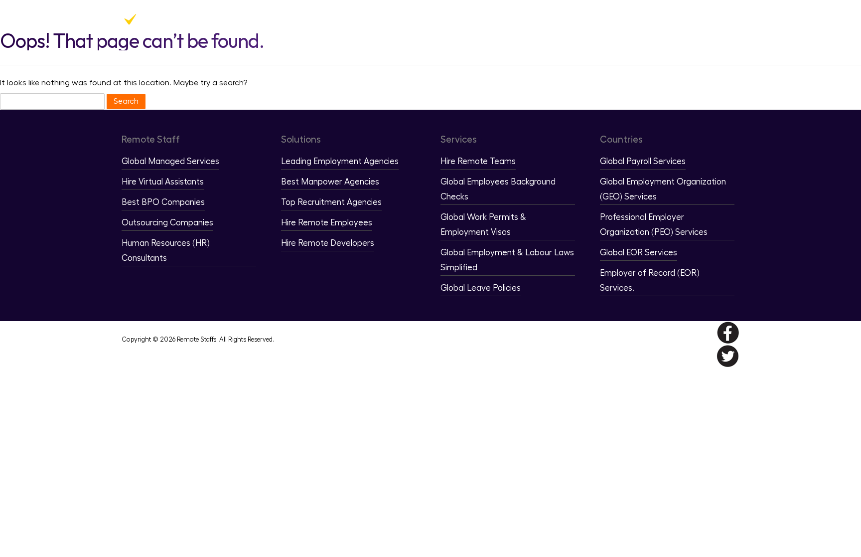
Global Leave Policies (480, 288)
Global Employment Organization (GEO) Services (663, 189)
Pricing (640, 20)
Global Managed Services (170, 161)
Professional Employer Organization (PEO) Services (654, 224)
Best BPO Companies (163, 202)
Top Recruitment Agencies (331, 202)
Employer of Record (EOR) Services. (650, 280)
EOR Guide (680, 20)
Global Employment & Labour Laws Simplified (507, 260)
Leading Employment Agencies (340, 161)
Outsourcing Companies (167, 222)
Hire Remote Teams (478, 161)
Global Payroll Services (643, 161)
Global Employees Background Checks (498, 189)
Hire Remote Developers (327, 243)
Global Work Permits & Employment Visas (483, 224)
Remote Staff (480, 20)
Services (593, 20)
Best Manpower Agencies (330, 182)
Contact (723, 20)
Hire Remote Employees (326, 222)
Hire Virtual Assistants (163, 182)
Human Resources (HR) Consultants (166, 250)
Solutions (542, 20)
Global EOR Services (638, 252)
